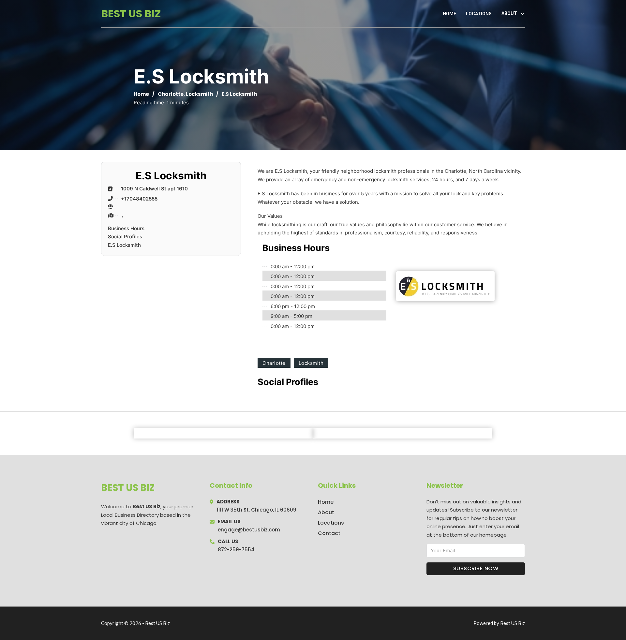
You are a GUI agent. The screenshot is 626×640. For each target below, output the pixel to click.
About (326, 512)
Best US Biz (131, 13)
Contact (329, 533)
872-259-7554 (236, 549)
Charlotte (171, 94)
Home (449, 13)
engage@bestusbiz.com (249, 529)
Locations (479, 13)
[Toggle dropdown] (522, 13)
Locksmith (199, 94)
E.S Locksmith (124, 245)
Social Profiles (125, 236)
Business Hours (126, 228)
